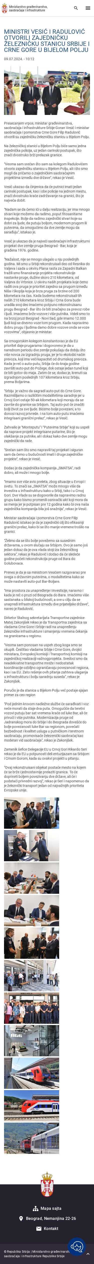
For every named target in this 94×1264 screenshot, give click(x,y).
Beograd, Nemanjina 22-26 (51, 1218)
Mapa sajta (51, 1208)
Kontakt (51, 1228)
